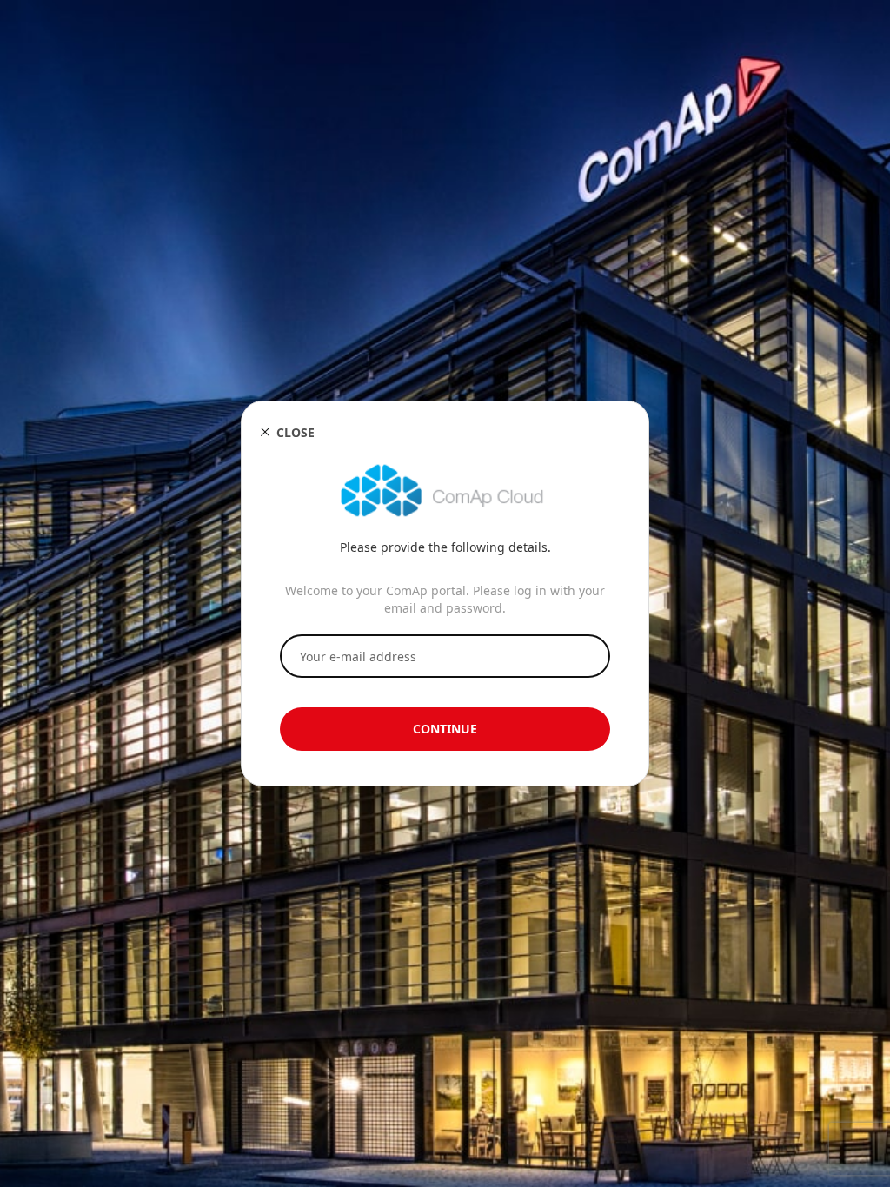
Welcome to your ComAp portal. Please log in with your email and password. (445, 599)
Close (295, 432)
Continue (445, 728)
